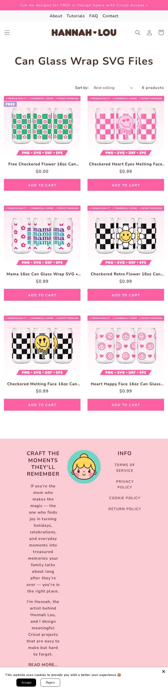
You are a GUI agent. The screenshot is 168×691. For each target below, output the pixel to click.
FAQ (93, 16)
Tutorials (75, 16)
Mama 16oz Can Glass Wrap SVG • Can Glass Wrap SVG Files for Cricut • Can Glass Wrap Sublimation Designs (42, 274)
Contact (110, 16)
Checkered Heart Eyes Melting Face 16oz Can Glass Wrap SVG (126, 164)
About (56, 16)
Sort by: (82, 87)
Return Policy (124, 509)
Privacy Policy (125, 484)
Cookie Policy (124, 498)
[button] (7, 32)
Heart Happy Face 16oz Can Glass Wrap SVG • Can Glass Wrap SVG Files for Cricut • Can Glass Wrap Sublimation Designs (126, 384)
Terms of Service (125, 468)
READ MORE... (43, 664)
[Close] (163, 671)
